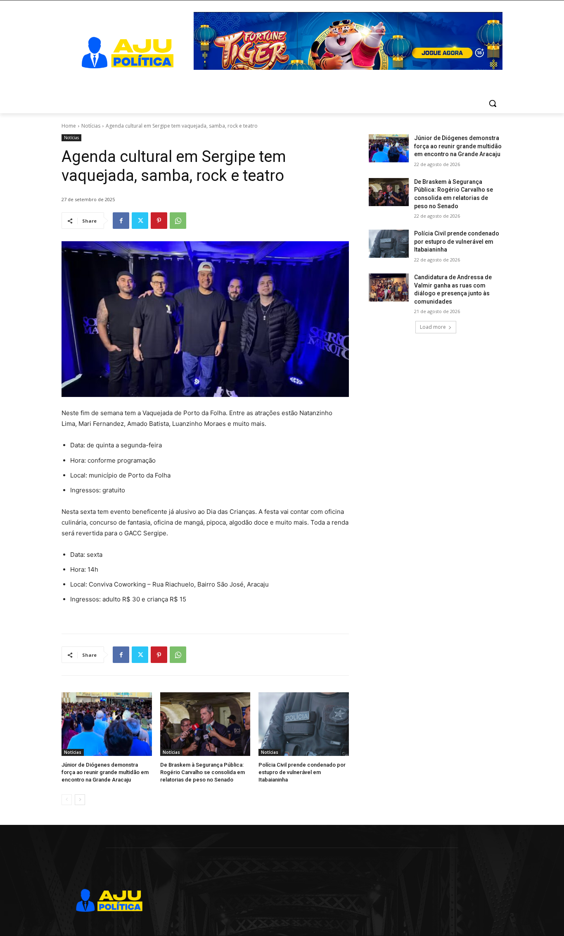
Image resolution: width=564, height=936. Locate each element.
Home (69, 125)
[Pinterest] (159, 220)
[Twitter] (140, 220)
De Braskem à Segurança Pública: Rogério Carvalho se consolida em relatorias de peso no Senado (202, 772)
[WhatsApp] (178, 220)
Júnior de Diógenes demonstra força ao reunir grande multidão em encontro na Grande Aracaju (105, 772)
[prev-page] (67, 799)
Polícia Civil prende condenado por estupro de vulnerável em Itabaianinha (302, 772)
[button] (492, 103)
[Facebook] (121, 220)
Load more (433, 326)
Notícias (90, 125)
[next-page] (80, 799)
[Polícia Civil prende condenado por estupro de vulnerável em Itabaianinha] (303, 723)
